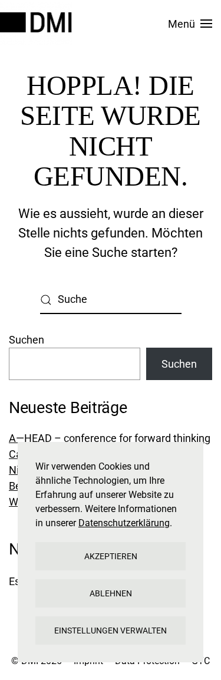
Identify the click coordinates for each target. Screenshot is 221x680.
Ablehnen (111, 593)
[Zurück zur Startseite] (37, 23)
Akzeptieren (110, 556)
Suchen (26, 340)
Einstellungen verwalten (110, 630)
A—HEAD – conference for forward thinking (109, 438)
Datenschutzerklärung (124, 523)
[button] (190, 23)
